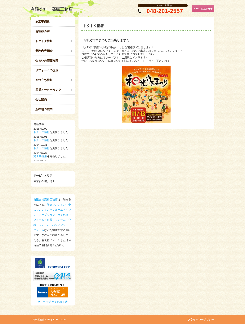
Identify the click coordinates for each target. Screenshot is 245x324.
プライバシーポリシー (201, 319)
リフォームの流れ (46, 70)
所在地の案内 (44, 109)
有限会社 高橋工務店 (52, 9)
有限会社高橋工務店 (45, 199)
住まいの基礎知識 (46, 60)
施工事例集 (42, 21)
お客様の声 (42, 31)
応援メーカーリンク (48, 89)
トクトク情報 (44, 41)
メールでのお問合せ (203, 8)
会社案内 (41, 99)
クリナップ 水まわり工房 (53, 301)
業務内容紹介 (44, 50)
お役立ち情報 (44, 80)
